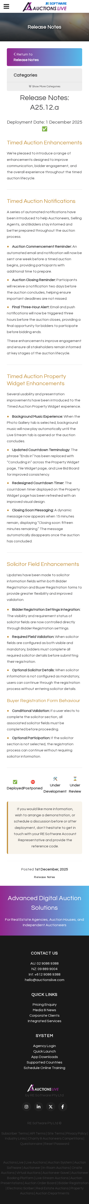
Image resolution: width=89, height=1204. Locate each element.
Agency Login (44, 1046)
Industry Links (15, 1138)
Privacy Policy (76, 1133)
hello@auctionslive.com (44, 980)
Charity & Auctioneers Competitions (55, 1138)
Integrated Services (44, 1021)
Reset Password (56, 1144)
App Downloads (44, 1057)
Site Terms (55, 1133)
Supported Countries (44, 1062)
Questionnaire (31, 1144)
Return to (26, 57)
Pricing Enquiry (45, 1004)
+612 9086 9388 (47, 974)
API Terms (37, 1133)
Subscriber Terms (14, 1133)
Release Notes (44, 877)
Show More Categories (45, 86)
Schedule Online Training (44, 1068)
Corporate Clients (44, 1015)
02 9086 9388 (48, 963)
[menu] (6, 6)
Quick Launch (44, 1051)
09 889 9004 (48, 969)
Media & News (44, 1010)
